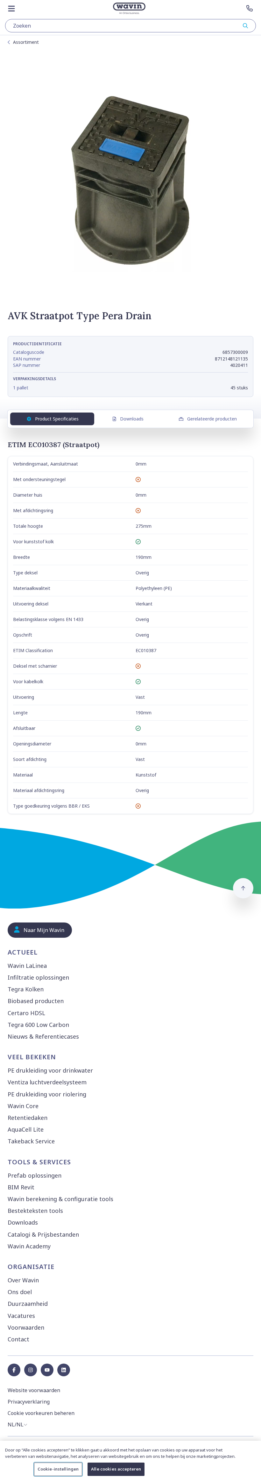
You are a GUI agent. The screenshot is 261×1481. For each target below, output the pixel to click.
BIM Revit (21, 1187)
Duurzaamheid (28, 1303)
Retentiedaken (27, 1117)
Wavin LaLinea (27, 965)
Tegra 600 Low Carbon (38, 1024)
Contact (18, 1339)
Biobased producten (36, 1001)
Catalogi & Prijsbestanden (43, 1234)
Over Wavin (23, 1280)
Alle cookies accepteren (116, 1469)
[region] (130, 1461)
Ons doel (20, 1292)
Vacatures (21, 1315)
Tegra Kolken (26, 989)
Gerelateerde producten (212, 419)
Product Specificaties (57, 419)
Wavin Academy (29, 1246)
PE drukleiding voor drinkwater (50, 1070)
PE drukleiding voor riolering (47, 1094)
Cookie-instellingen (58, 1469)
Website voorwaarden (34, 1390)
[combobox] (130, 25)
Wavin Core (23, 1106)
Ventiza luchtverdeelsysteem (47, 1082)
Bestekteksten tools (35, 1210)
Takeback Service (31, 1141)
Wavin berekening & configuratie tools (60, 1199)
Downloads (132, 419)
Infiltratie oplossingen (38, 977)
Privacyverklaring (29, 1401)
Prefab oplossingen (34, 1175)
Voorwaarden (26, 1327)
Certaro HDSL (26, 1013)
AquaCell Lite (26, 1129)
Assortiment (26, 42)
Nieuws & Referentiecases (43, 1036)
